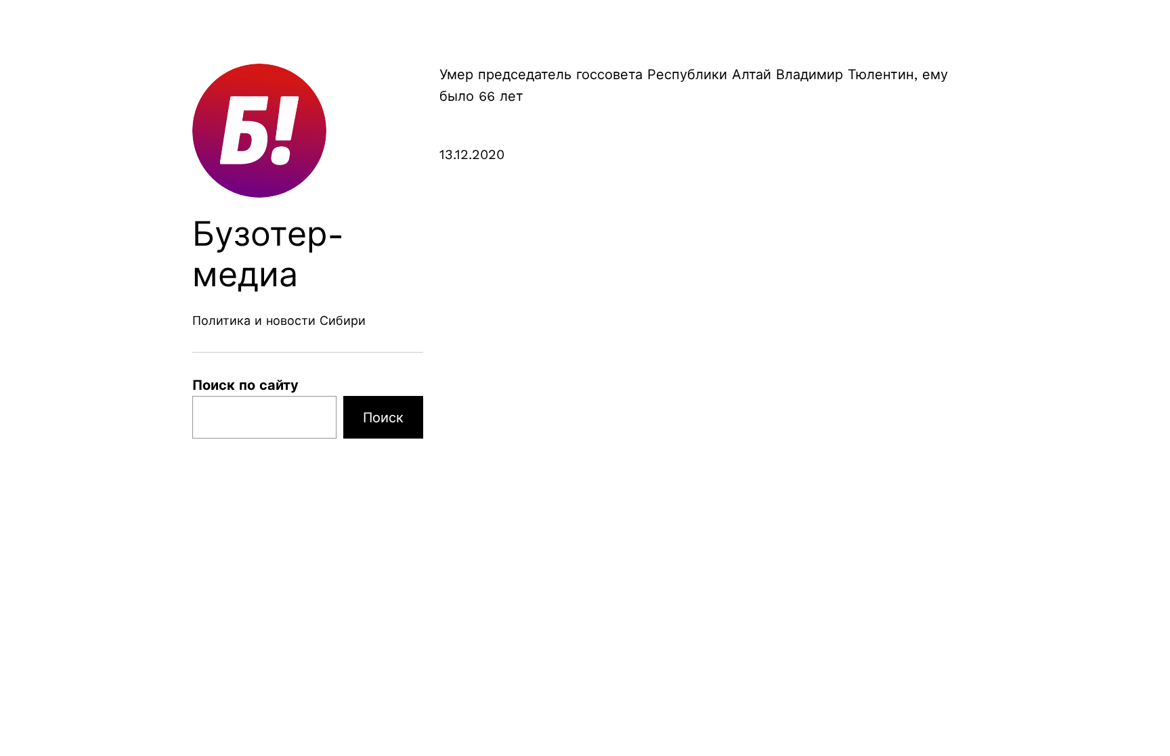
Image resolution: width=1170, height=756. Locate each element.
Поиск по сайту (245, 385)
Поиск (383, 417)
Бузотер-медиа (268, 254)
